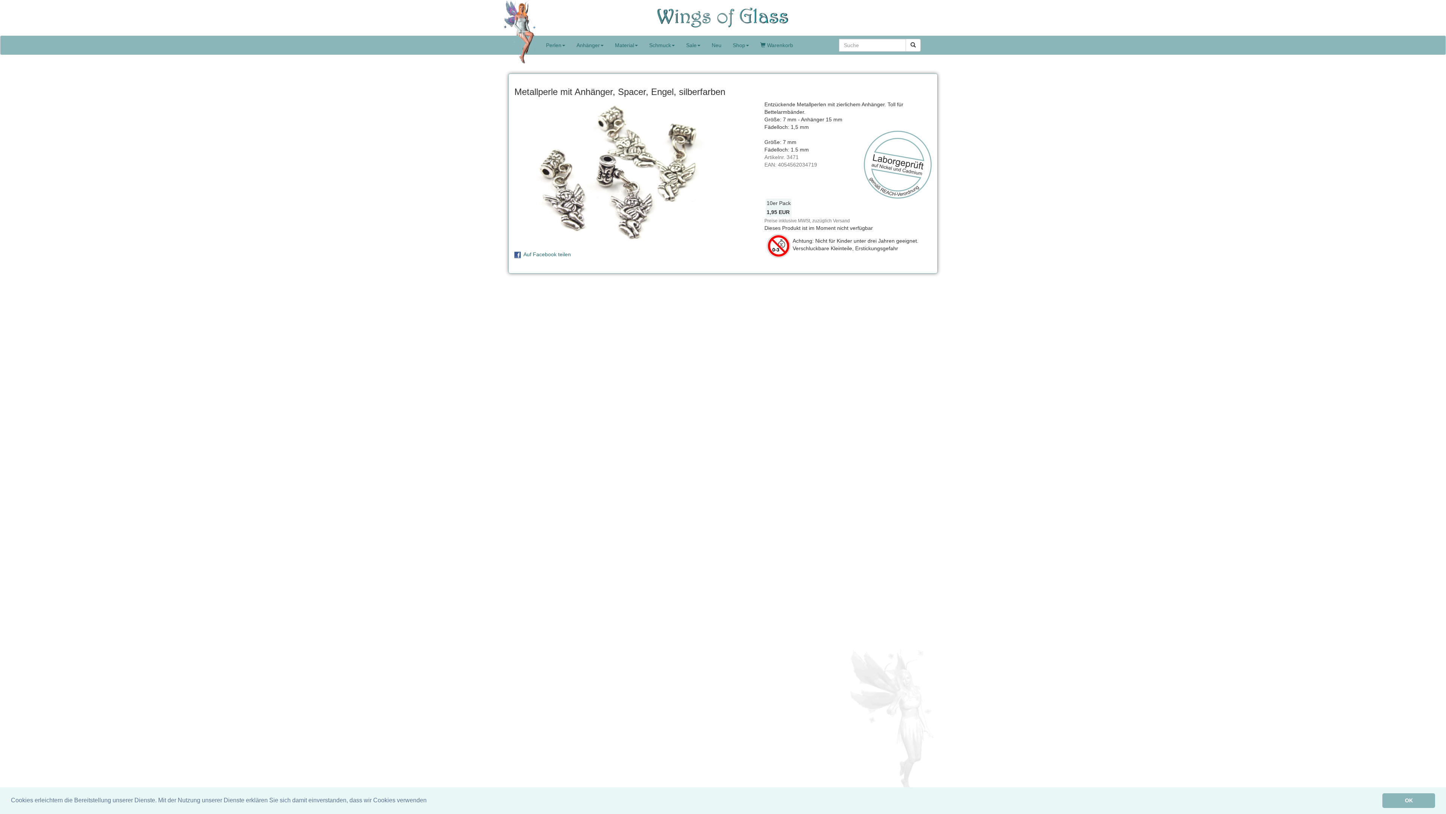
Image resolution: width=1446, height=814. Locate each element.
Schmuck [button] (660, 45)
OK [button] (1409, 800)
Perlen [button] (553, 45)
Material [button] (624, 45)
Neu (716, 45)
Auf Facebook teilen (547, 254)
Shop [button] (739, 45)
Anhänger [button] (588, 45)
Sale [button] (691, 45)
